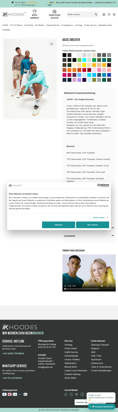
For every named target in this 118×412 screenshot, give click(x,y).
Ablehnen (58, 225)
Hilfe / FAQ (96, 356)
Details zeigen (99, 217)
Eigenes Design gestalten (54, 16)
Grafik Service (71, 352)
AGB (93, 352)
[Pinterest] (76, 394)
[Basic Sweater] (30, 79)
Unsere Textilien (72, 359)
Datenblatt (69, 236)
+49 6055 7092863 (13, 353)
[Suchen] (96, 14)
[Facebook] (82, 394)
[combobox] (80, 14)
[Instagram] (71, 394)
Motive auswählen (34, 16)
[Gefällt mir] (51, 44)
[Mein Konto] (104, 14)
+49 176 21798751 (12, 378)
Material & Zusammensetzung (79, 93)
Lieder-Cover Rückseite (76, 370)
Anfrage (68, 345)
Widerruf (95, 348)
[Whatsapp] (66, 394)
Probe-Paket (71, 348)
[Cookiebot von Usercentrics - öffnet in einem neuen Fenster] (99, 185)
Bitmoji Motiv (71, 367)
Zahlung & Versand (100, 345)
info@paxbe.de (45, 367)
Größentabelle (71, 356)
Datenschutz (97, 363)
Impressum (96, 359)
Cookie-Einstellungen (101, 370)
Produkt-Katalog (72, 374)
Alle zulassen (92, 225)
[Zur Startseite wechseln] (14, 14)
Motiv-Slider (70, 378)
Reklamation (70, 363)
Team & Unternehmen (101, 367)
